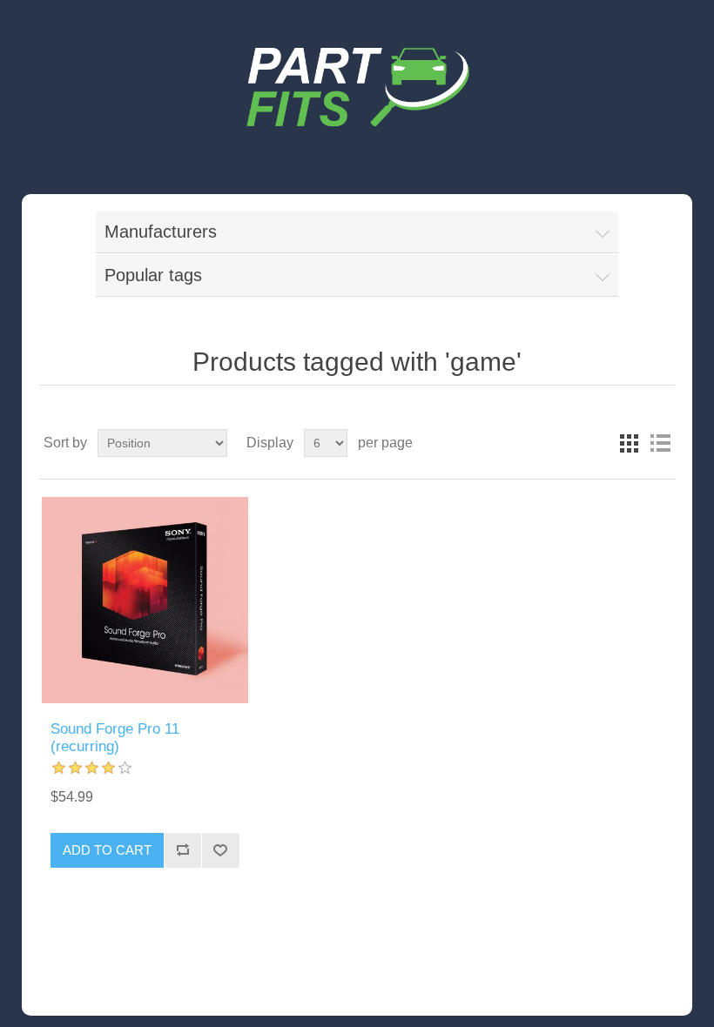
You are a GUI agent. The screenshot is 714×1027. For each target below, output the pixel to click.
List (660, 443)
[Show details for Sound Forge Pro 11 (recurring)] (144, 599)
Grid (628, 443)
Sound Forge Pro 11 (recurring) (115, 738)
